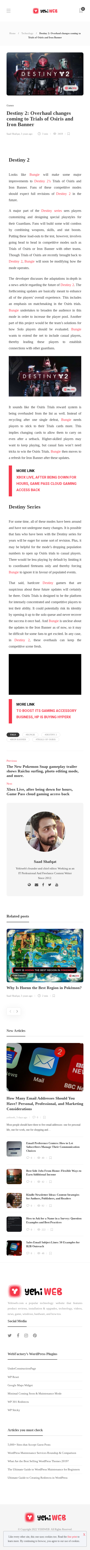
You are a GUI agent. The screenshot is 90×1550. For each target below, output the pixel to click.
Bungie (34, 175)
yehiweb (11, 1117)
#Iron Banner (18, 739)
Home (12, 33)
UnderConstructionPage (22, 1368)
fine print (72, 1536)
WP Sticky (14, 1410)
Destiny (48, 583)
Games (10, 105)
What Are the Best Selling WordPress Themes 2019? (38, 1461)
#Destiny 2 (51, 734)
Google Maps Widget (20, 1385)
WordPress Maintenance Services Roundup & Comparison (42, 1453)
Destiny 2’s (42, 181)
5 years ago (27, 133)
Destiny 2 (63, 194)
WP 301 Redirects (18, 1401)
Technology (27, 33)
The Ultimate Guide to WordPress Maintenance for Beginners (44, 1469)
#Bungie (30, 734)
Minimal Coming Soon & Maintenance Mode (35, 1393)
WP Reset (13, 1377)
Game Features (19, 975)
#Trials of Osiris (46, 739)
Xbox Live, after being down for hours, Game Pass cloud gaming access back (46, 483)
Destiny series (51, 211)
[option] (45, 964)
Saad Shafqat (13, 133)
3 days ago (21, 1117)
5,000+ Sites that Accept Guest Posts (29, 1444)
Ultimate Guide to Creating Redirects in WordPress (38, 1477)
